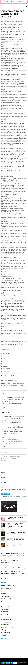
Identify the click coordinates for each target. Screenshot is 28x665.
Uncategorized (6, 632)
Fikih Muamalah (6, 598)
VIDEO (4, 635)
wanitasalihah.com (12, 348)
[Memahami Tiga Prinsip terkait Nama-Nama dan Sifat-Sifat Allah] (3, 539)
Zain (2, 553)
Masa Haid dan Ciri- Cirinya (13, 544)
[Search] (26, 6)
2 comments (18, 348)
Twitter (5, 358)
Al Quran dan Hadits (5, 349)
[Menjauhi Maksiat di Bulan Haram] (3, 533)
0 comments (14, 520)
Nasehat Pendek (6, 619)
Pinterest (5, 363)
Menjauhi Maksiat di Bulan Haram (15, 532)
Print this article (7, 371)
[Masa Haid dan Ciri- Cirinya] (3, 545)
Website (3, 482)
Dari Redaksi (5, 596)
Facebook (5, 356)
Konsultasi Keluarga (7, 617)
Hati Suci (4, 604)
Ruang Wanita (6, 630)
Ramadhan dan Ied (7, 627)
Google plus (6, 361)
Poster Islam (5, 624)
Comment (4, 460)
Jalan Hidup (5, 609)
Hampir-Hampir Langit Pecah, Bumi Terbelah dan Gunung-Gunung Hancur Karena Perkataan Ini (13, 555)
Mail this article (7, 368)
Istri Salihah (5, 606)
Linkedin (5, 366)
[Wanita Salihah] (14, 2)
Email (3, 477)
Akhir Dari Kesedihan (10, 380)
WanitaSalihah (6, 412)
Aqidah (4, 593)
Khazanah (5, 611)
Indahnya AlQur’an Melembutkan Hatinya (12, 13)
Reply (4, 407)
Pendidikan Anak (6, 622)
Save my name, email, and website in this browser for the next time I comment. (13, 490)
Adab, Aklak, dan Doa (8, 585)
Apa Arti (4, 591)
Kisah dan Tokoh (6, 614)
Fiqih (3, 601)
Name (3, 472)
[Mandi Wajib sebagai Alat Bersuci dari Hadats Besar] (3, 519)
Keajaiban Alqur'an (10, 376)
